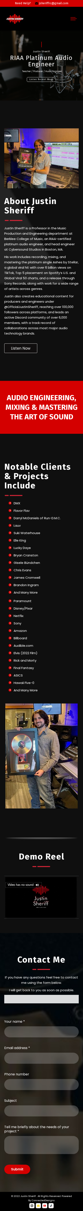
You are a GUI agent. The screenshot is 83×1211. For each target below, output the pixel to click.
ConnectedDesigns (43, 1200)
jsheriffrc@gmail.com (53, 3)
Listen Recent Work (41, 79)
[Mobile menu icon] (74, 19)
